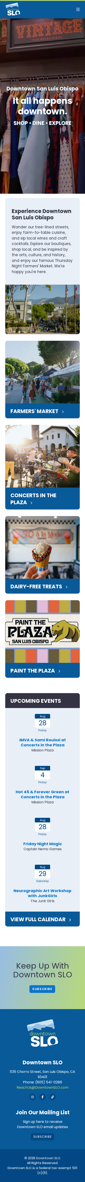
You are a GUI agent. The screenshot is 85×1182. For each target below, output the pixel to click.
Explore (60, 123)
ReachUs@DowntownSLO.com (42, 1087)
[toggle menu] (78, 9)
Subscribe (42, 989)
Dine (38, 123)
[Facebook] (42, 1097)
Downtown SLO (48, 1158)
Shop (21, 123)
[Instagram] (32, 1097)
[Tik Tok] (52, 1097)
